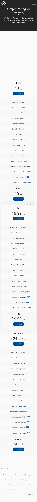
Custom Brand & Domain (19, 156)
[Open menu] (34, 3)
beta (29, 166)
